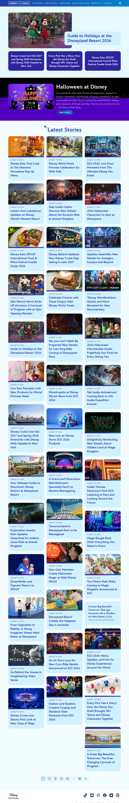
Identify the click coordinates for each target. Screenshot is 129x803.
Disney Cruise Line (80, 3)
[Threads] (118, 795)
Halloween (37, 3)
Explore (107, 3)
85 (80, 779)
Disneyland (64, 3)
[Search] (120, 3)
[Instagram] (98, 795)
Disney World (51, 3)
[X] (111, 795)
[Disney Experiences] (13, 796)
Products (95, 3)
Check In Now (64, 112)
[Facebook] (105, 795)
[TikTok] (85, 795)
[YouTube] (92, 795)
